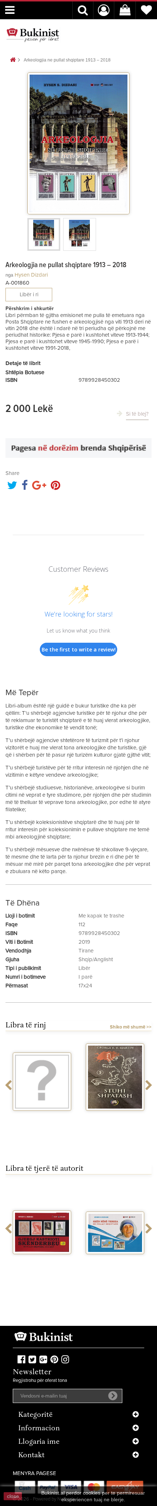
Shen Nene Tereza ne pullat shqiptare (115, 1263)
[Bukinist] (32, 35)
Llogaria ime (39, 1442)
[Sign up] (113, 1396)
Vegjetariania (42, 1117)
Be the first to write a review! (79, 649)
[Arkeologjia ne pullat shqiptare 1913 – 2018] (44, 234)
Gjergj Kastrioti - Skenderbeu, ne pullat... (42, 1267)
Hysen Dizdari (31, 275)
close (13, 1496)
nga (9, 275)
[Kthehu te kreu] (13, 60)
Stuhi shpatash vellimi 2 (115, 1120)
